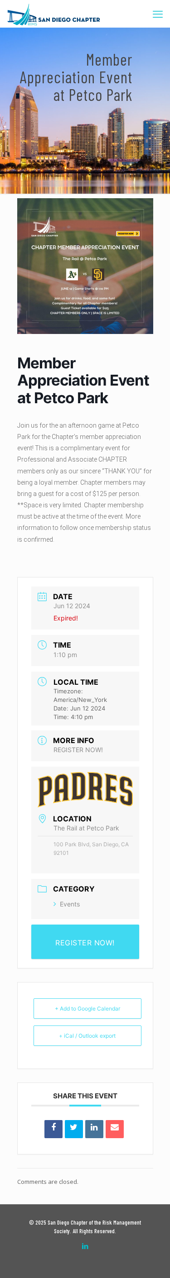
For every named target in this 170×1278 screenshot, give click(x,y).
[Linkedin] (94, 1129)
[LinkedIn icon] (85, 1245)
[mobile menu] (157, 13)
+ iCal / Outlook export (87, 1035)
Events (70, 904)
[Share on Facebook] (53, 1129)
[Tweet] (74, 1129)
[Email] (115, 1129)
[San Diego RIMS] (53, 13)
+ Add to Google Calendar (87, 1008)
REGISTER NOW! (78, 749)
